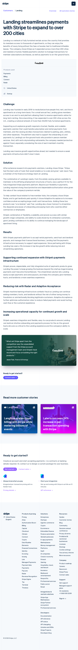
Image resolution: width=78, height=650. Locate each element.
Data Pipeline (26, 542)
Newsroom (63, 569)
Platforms (44, 548)
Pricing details (8, 490)
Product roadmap (65, 563)
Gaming (43, 562)
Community (63, 525)
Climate (24, 534)
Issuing (24, 557)
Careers (62, 566)
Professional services (48, 581)
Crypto (24, 540)
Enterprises (45, 517)
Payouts (25, 571)
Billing (24, 525)
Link (23, 559)
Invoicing (25, 554)
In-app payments (47, 540)
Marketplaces (45, 542)
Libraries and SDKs (47, 627)
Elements (25, 545)
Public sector (45, 584)
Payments (25, 568)
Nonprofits (44, 578)
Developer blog (46, 633)
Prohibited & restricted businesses (63, 538)
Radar (24, 574)
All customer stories (67, 11)
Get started (9, 469)
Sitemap (62, 547)
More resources (64, 555)
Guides (61, 517)
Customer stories (65, 520)
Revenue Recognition (29, 576)
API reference (46, 490)
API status (44, 622)
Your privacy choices (66, 553)
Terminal (25, 585)
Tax (23, 582)
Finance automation (48, 534)
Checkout (25, 531)
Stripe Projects (46, 630)
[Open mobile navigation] (74, 4)
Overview (52, 11)
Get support (63, 583)
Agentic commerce (47, 523)
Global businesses (47, 537)
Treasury (25, 588)
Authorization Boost (29, 523)
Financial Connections (29, 548)
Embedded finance (47, 531)
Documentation (46, 616)
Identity (24, 551)
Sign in (61, 598)
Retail (43, 587)
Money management (48, 545)
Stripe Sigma (26, 579)
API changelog (46, 624)
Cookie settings (65, 550)
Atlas (24, 520)
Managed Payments (29, 562)
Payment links (27, 565)
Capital (24, 528)
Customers (8, 10)
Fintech (43, 559)
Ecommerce (45, 528)
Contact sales (10, 377)
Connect (25, 537)
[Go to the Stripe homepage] (5, 514)
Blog (60, 523)
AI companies (45, 554)
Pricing (24, 517)
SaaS (42, 551)
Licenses (62, 544)
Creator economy (47, 557)
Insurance (44, 570)
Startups (44, 520)
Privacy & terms (64, 534)
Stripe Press (63, 572)
